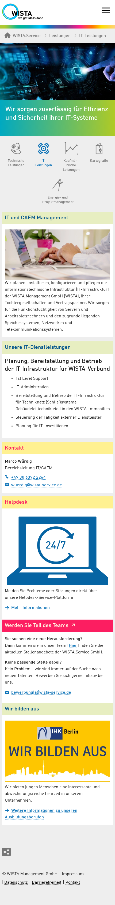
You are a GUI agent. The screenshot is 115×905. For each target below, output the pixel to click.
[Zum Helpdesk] (57, 551)
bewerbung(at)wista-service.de (41, 692)
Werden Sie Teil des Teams (36, 625)
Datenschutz (16, 882)
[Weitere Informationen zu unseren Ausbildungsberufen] (57, 751)
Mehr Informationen (30, 608)
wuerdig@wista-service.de (36, 485)
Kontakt (73, 882)
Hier (73, 646)
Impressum (73, 874)
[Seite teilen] (6, 852)
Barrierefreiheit (46, 882)
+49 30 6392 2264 (28, 477)
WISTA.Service (27, 36)
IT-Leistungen (92, 36)
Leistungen (60, 36)
